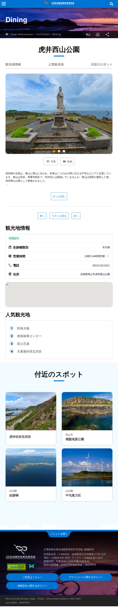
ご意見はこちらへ (32, 577)
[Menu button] (4, 4)
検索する (111, 4)
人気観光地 (56, 64)
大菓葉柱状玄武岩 (29, 351)
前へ (42, 215)
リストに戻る (59, 215)
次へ (75, 215)
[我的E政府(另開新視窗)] (31, 566)
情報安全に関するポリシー (32, 585)
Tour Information (22, 34)
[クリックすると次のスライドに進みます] (108, 113)
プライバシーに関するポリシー (86, 577)
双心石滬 (23, 343)
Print (97, 34)
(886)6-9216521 (101, 265)
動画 (69, 161)
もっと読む (59, 196)
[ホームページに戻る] (59, 4)
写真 (53, 161)
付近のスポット (101, 64)
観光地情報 (13, 64)
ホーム (7, 34)
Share (107, 34)
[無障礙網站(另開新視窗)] (16, 567)
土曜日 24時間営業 (94, 256)
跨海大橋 (23, 328)
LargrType (88, 34)
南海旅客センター (29, 336)
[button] (54, 151)
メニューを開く (59, 533)
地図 (103, 554)
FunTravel (42, 34)
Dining (57, 34)
